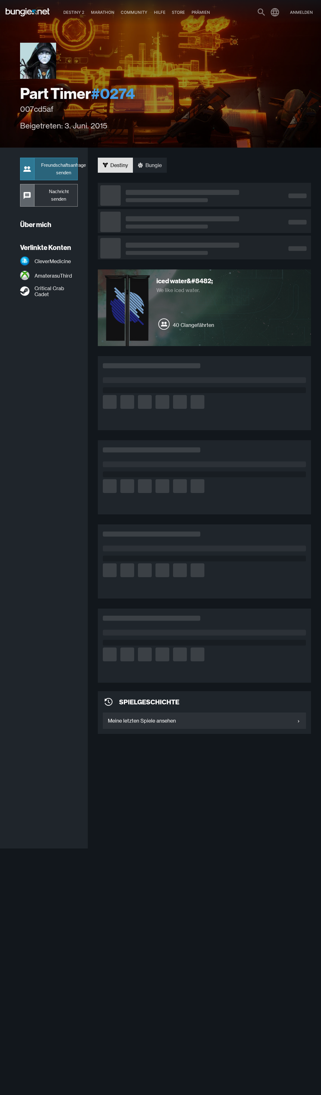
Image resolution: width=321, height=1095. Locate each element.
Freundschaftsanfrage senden (59, 169)
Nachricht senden (59, 195)
